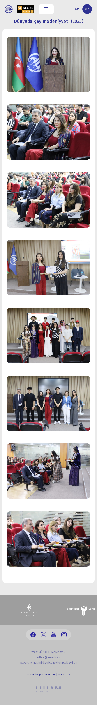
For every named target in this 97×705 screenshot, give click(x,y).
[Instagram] (64, 634)
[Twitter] (43, 634)
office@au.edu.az (48, 657)
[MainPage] (9, 9)
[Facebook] (33, 634)
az (77, 9)
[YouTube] (53, 634)
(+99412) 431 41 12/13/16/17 (48, 651)
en (87, 9)
